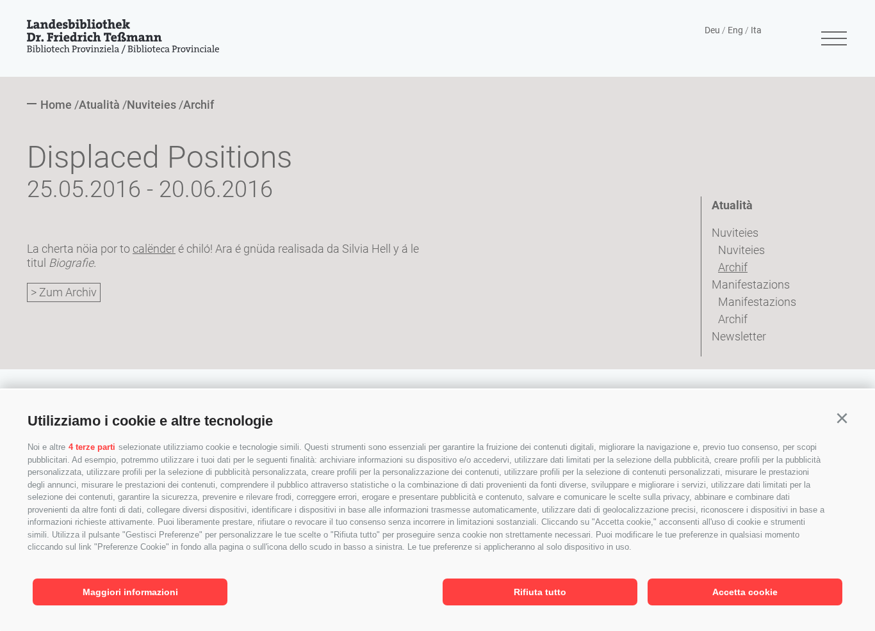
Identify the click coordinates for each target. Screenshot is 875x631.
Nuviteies (735, 232)
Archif (733, 267)
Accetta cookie (745, 592)
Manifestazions (751, 284)
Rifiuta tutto (540, 592)
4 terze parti (92, 447)
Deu (712, 30)
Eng (735, 30)
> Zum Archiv (64, 292)
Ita (756, 30)
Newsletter (739, 336)
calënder (154, 248)
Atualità (732, 205)
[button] (841, 418)
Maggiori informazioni (130, 592)
